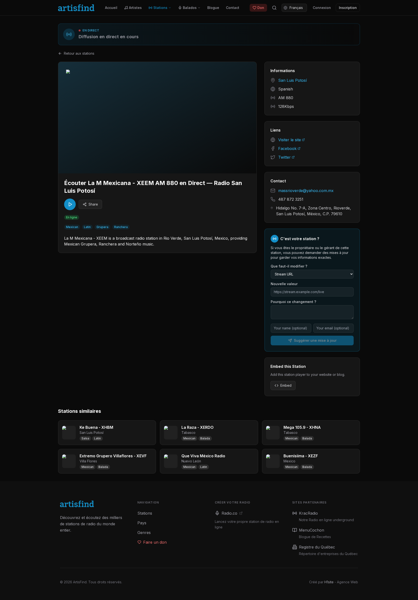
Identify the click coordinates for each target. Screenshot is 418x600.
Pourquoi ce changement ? (293, 302)
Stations (160, 8)
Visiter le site (289, 139)
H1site (329, 582)
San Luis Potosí (292, 80)
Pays (141, 522)
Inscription (348, 8)
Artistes (135, 8)
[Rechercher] (274, 7)
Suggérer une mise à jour (315, 340)
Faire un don (155, 542)
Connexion (322, 8)
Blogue (213, 8)
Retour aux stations (79, 53)
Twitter (284, 157)
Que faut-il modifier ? (289, 266)
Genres (144, 532)
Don (260, 8)
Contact (232, 8)
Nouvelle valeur (284, 284)
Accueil (111, 8)
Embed (285, 385)
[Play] (70, 204)
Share (93, 204)
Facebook (287, 148)
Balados (190, 8)
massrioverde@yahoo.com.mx (306, 190)
